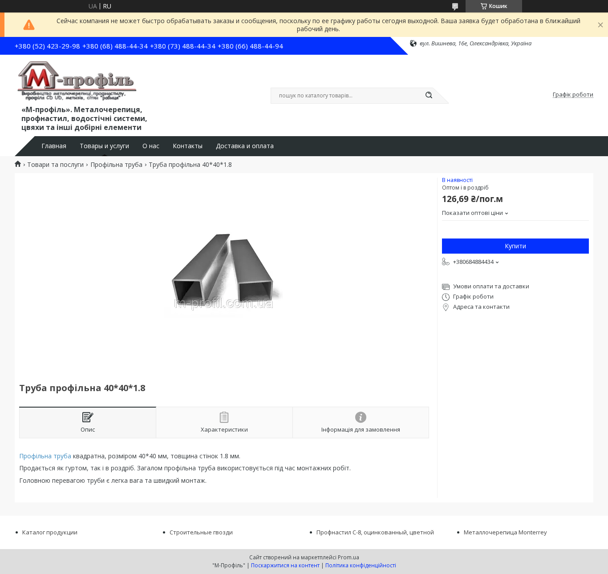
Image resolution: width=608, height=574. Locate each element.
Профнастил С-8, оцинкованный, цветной (375, 532)
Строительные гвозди (201, 532)
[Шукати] (429, 96)
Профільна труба (116, 165)
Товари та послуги (55, 165)
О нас (150, 146)
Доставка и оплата (245, 146)
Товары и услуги (104, 146)
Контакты (188, 146)
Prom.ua (348, 557)
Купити (515, 246)
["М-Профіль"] (77, 81)
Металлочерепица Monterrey (505, 532)
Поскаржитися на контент (285, 565)
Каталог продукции (49, 532)
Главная (53, 146)
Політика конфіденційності (360, 565)
